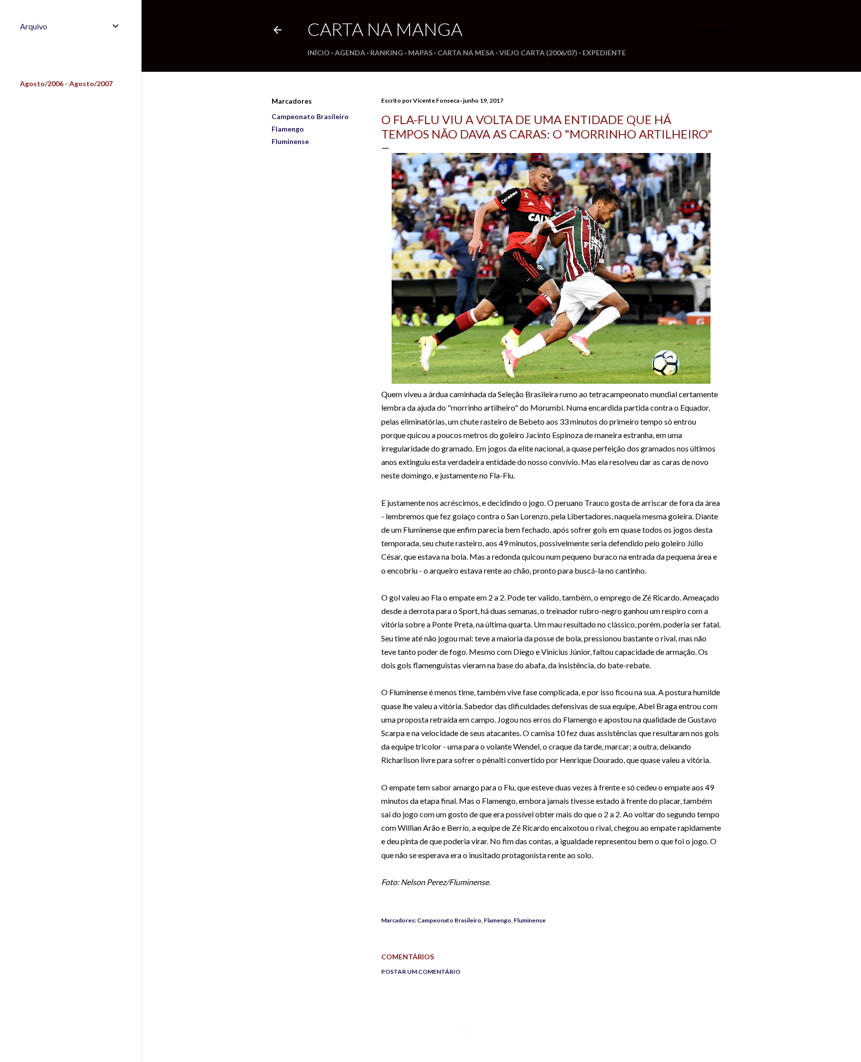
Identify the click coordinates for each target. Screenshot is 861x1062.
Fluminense (290, 141)
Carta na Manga (384, 29)
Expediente (604, 52)
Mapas (420, 52)
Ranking (386, 52)
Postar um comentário (420, 971)
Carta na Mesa (465, 52)
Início (318, 52)
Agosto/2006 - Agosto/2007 (66, 83)
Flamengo (288, 129)
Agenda (350, 52)
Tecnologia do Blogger (509, 1031)
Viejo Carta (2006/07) (538, 52)
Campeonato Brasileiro (310, 116)
